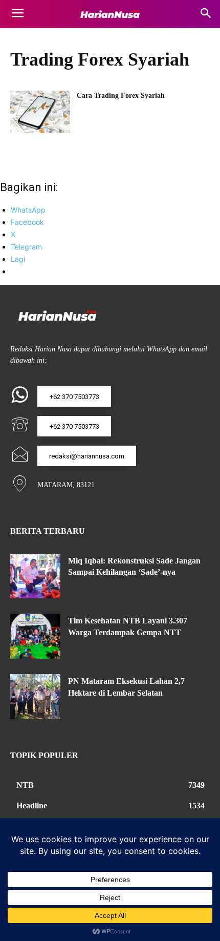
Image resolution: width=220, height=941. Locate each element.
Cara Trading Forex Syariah (121, 95)
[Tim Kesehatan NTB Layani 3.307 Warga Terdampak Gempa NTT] (35, 636)
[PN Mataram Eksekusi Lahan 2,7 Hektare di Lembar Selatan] (35, 696)
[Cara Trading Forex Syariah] (40, 112)
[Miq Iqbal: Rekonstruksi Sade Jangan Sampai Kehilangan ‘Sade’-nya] (35, 576)
